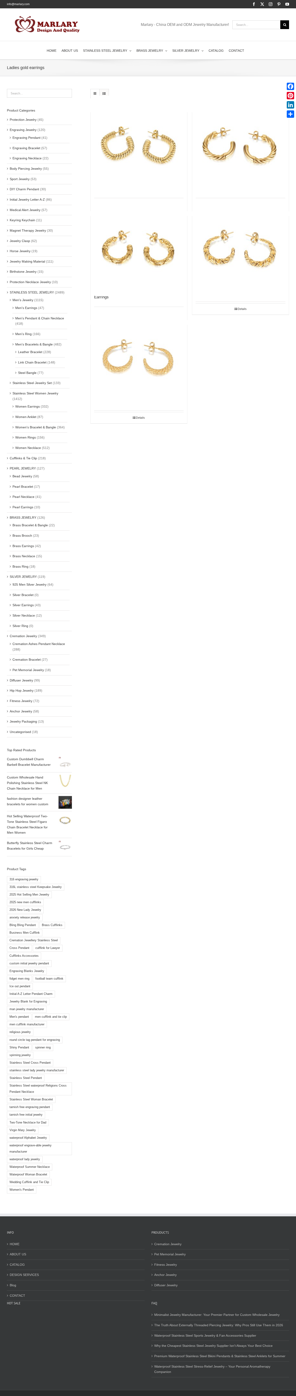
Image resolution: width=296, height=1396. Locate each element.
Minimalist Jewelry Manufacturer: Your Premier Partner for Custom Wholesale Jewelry (217, 1315)
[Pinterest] (290, 95)
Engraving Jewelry (23, 130)
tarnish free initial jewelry (26, 1114)
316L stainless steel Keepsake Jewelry (35, 887)
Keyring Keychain (22, 220)
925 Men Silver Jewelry (29, 584)
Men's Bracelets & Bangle (34, 344)
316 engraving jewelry (23, 879)
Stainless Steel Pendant (25, 1078)
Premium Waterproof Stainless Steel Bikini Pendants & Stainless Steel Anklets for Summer (219, 1356)
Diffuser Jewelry (21, 680)
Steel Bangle (27, 373)
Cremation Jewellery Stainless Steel (33, 940)
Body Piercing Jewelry (26, 168)
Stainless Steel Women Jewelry (35, 393)
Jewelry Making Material (27, 261)
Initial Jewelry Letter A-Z (27, 199)
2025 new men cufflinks (25, 902)
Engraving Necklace (27, 158)
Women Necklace (28, 448)
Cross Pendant (19, 948)
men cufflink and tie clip (51, 1016)
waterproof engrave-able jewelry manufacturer (30, 1148)
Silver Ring (20, 626)
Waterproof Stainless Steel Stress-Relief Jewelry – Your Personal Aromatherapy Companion (212, 1369)
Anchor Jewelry (21, 711)
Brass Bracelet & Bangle (30, 525)
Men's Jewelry (22, 300)
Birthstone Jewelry (23, 271)
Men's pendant (19, 1016)
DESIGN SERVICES (24, 1275)
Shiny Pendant (19, 1047)
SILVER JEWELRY (23, 576)
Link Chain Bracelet (32, 362)
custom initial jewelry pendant (29, 963)
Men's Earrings (26, 308)
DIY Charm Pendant (24, 189)
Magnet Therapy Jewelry (28, 230)
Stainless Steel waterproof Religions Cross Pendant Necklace (38, 1088)
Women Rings (25, 437)
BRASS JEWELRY (23, 517)
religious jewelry (20, 1032)
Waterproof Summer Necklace (29, 1167)
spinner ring (43, 1047)
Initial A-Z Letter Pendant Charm (30, 994)
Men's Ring (23, 334)
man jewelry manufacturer (26, 1009)
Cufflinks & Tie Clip (23, 458)
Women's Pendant (21, 1189)
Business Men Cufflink (24, 932)
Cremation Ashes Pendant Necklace (38, 644)
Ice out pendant (19, 986)
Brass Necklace (23, 556)
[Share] (290, 114)
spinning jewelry (20, 1055)
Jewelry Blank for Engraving (28, 1001)
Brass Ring (20, 566)
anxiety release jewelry (24, 917)
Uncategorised (20, 732)
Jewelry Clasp (20, 241)
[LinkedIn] (290, 104)
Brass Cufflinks (52, 925)
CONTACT (17, 1295)
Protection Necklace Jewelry (30, 282)
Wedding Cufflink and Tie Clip (29, 1182)
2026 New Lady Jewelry (25, 909)
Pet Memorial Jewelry (28, 670)
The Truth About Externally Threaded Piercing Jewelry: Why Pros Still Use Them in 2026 (218, 1325)
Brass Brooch (22, 535)
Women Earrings (27, 406)
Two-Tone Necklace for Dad (27, 1122)
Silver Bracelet (23, 595)
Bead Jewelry (22, 476)
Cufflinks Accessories (24, 955)
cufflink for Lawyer (47, 948)
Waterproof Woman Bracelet (28, 1174)
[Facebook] (290, 86)
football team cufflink (49, 978)
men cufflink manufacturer (26, 1024)
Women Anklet (25, 417)
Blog (13, 1285)
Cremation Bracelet (26, 659)
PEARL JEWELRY (23, 468)
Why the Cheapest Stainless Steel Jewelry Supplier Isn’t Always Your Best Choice (213, 1346)
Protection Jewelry (23, 119)
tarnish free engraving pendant (29, 1107)
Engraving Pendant (26, 137)
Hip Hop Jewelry (22, 690)
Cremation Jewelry (23, 636)
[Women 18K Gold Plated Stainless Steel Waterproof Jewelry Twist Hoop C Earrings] (240, 143)
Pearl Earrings (22, 507)
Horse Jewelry (20, 251)
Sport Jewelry (20, 179)
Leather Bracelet (30, 352)
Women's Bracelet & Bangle (35, 427)
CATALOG (17, 1264)
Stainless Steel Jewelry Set (32, 383)
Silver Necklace (23, 615)
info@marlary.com (18, 4)
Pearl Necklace (23, 497)
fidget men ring (19, 978)
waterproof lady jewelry (24, 1159)
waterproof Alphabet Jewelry (28, 1137)
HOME (14, 1244)
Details (242, 309)
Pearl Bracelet (22, 486)
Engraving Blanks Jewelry (26, 971)
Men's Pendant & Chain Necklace (39, 318)
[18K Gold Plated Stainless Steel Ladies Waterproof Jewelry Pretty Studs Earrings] (139, 356)
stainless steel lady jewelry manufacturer (36, 1070)
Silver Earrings (23, 605)
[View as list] (104, 93)
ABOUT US (18, 1254)
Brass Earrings (23, 546)
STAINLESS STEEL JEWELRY (32, 292)
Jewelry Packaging (23, 721)
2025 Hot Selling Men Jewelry (29, 894)
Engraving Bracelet (26, 148)
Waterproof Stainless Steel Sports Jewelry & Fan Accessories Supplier (205, 1335)
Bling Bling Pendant (22, 925)
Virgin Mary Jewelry (22, 1130)
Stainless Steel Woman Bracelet (31, 1099)
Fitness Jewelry (21, 701)
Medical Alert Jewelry (25, 210)
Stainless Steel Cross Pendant (30, 1062)
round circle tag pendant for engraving (34, 1040)
